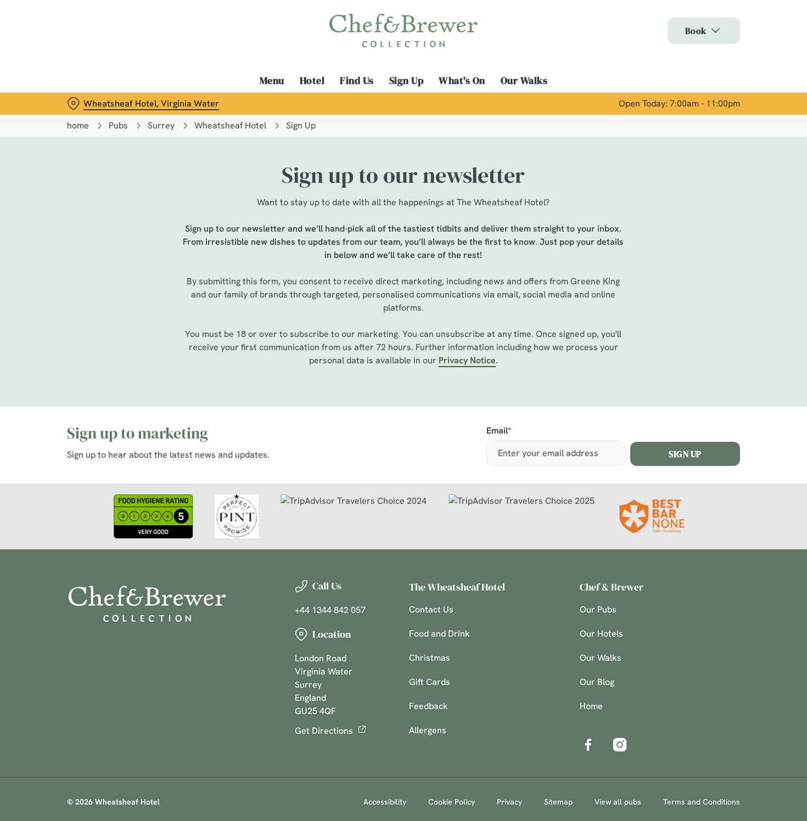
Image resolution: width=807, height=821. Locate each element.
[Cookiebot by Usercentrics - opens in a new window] (71, 116)
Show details (572, 115)
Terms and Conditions (701, 802)
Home (591, 706)
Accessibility (384, 802)
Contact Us (431, 609)
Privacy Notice (467, 360)
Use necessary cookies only (715, 65)
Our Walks (600, 657)
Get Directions (324, 730)
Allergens (427, 730)
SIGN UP (685, 454)
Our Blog (597, 682)
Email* (498, 431)
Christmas (429, 657)
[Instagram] (620, 744)
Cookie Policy (451, 802)
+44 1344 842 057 (330, 610)
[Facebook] (588, 744)
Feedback (428, 706)
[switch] (315, 115)
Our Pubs (598, 609)
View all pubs (618, 802)
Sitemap (558, 802)
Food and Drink (439, 633)
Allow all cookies (715, 28)
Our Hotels (601, 633)
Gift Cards (429, 682)
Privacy (509, 802)
